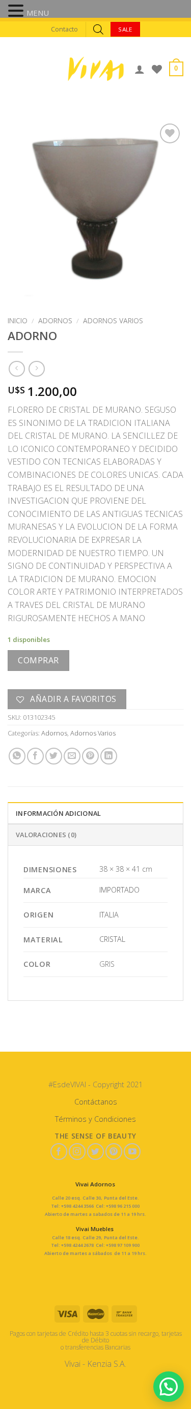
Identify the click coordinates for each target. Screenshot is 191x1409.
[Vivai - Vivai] (96, 68)
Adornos (55, 320)
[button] (17, 12)
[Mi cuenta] (139, 69)
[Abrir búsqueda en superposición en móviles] (98, 29)
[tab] (95, 812)
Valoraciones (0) (46, 834)
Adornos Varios (113, 320)
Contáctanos (95, 1102)
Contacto (64, 29)
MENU (37, 13)
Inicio (18, 320)
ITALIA (109, 915)
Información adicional (58, 813)
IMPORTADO (119, 890)
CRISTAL (112, 939)
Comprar (38, 660)
